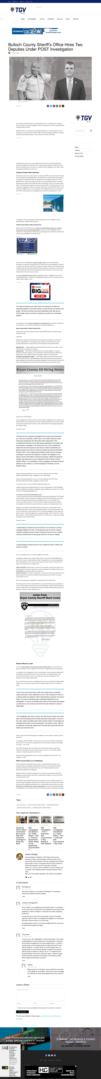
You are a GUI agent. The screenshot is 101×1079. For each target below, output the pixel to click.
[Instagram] (55, 1055)
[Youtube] (52, 1055)
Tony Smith (25, 934)
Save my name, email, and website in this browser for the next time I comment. (39, 1008)
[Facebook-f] (46, 1055)
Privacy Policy (79, 156)
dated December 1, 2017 (39, 262)
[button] (1, 19)
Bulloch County (21, 804)
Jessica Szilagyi (15, 53)
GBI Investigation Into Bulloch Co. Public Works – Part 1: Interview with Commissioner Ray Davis (58, 835)
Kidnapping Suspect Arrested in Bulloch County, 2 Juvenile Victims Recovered (13, 1053)
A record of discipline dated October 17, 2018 (28, 275)
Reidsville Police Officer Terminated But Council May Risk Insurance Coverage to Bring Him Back (21, 835)
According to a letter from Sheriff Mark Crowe (29, 494)
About (76, 147)
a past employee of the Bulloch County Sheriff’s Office (36, 667)
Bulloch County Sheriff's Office (36, 804)
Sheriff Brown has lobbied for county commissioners (31, 786)
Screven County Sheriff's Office (41, 807)
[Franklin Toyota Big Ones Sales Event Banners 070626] (40, 291)
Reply (23, 896)
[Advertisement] (61, 11)
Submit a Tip (79, 153)
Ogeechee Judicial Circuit (24, 807)
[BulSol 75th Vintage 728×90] (37, 31)
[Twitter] (49, 1055)
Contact (77, 150)
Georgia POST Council (53, 804)
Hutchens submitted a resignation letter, (39, 323)
